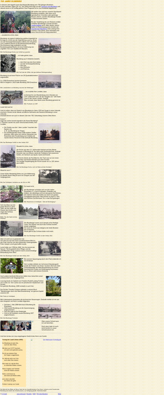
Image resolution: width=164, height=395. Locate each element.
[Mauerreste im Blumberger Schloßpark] (11, 202)
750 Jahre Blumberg (42, 394)
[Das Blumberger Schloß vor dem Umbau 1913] (11, 236)
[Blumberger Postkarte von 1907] (11, 104)
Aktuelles (29, 394)
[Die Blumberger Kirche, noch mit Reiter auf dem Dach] (8, 167)
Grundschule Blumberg (39, 29)
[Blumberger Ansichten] (49, 318)
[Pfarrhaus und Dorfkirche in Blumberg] (49, 218)
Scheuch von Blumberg (49, 6)
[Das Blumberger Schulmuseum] (23, 330)
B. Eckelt (4, 394)
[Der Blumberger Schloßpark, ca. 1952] (49, 183)
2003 (34, 394)
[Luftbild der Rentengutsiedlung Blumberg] (8, 72)
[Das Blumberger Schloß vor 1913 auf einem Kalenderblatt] (49, 142)
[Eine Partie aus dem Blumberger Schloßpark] (46, 386)
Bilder (59, 394)
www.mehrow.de (21, 394)
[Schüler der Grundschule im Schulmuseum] (8, 330)
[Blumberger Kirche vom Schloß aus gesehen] (49, 52)
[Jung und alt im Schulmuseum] (36, 330)
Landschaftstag (36, 25)
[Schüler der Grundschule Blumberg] (15, 32)
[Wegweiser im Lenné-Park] (11, 273)
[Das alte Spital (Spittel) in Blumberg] (28, 218)
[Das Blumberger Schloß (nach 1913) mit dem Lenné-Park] (49, 256)
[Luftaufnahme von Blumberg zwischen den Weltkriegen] (49, 88)
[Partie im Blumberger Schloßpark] (53, 296)
